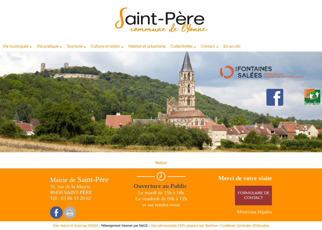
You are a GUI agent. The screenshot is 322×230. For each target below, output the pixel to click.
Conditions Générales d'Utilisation (244, 225)
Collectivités (181, 46)
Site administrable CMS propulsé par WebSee (184, 225)
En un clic (231, 46)
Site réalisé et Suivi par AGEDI (75, 225)
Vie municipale (15, 46)
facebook (56, 212)
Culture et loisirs (105, 46)
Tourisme (75, 46)
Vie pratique (47, 46)
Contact (208, 46)
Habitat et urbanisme (147, 46)
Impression (70, 212)
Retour (161, 163)
